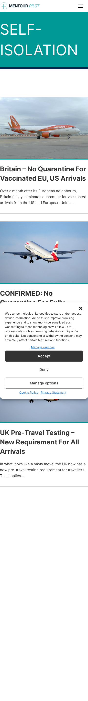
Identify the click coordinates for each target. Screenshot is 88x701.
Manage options (44, 383)
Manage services (43, 347)
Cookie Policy (28, 392)
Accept (44, 356)
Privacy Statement (53, 392)
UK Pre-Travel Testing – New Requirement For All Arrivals (39, 442)
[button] (80, 308)
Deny (44, 369)
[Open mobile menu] (80, 6)
